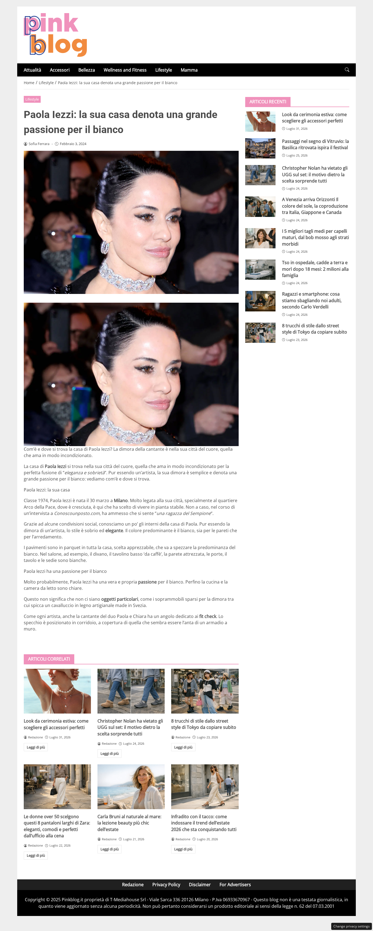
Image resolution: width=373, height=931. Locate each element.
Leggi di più (36, 747)
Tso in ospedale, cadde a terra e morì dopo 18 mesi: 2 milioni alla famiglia (315, 269)
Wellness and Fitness (125, 70)
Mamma (189, 70)
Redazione (133, 885)
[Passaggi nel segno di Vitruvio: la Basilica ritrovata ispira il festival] (260, 148)
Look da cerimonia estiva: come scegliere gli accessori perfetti (56, 724)
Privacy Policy (166, 885)
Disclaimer (200, 885)
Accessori (60, 70)
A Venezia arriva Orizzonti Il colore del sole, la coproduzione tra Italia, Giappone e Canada (315, 205)
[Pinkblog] (55, 34)
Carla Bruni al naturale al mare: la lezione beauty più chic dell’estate (129, 823)
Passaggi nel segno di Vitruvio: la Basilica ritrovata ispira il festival (315, 144)
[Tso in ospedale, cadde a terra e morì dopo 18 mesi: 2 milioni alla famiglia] (260, 270)
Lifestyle (163, 70)
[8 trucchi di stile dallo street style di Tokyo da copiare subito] (204, 691)
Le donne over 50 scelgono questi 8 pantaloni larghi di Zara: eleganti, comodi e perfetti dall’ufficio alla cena (57, 826)
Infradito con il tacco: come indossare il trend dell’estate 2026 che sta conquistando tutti (203, 823)
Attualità (32, 70)
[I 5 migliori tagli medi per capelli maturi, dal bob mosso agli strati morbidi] (260, 238)
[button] (347, 70)
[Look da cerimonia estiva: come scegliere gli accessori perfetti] (57, 691)
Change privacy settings (351, 926)
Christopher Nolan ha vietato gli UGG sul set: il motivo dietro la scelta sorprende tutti (130, 727)
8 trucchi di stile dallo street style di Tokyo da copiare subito (203, 724)
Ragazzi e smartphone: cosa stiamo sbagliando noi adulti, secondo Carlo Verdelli (312, 300)
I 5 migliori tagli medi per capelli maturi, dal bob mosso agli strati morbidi (315, 237)
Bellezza (86, 70)
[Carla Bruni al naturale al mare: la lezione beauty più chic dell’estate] (131, 786)
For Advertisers (235, 885)
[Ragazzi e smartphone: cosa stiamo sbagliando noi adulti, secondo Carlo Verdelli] (260, 301)
